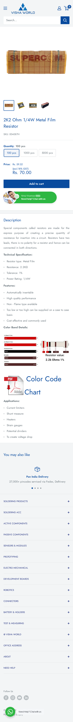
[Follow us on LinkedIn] (26, 697)
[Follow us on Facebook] (6, 697)
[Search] (65, 20)
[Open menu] (5, 8)
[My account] (59, 8)
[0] (66, 8)
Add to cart (36, 184)
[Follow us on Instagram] (12, 697)
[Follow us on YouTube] (19, 697)
